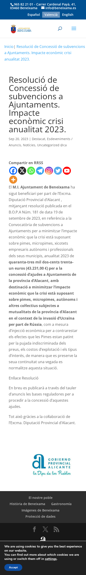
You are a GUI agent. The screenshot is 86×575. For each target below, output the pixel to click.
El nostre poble (41, 497)
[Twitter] (58, 171)
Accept (13, 567)
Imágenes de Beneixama (40, 510)
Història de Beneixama (27, 504)
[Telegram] (40, 171)
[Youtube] (67, 171)
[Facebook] (13, 171)
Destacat (38, 139)
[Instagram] (49, 171)
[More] (13, 180)
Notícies (29, 145)
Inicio (9, 46)
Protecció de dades (40, 516)
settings (51, 559)
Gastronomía (61, 504)
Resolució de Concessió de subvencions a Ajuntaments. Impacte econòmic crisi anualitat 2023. (44, 52)
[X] (22, 171)
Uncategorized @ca (52, 145)
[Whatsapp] (31, 171)
